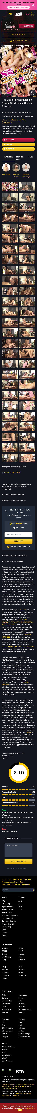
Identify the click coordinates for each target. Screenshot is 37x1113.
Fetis (4, 1007)
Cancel (4, 935)
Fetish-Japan (7, 1010)
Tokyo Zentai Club (8, 1047)
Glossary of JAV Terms (11, 884)
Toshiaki (5, 1049)
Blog (21, 882)
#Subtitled (14, 120)
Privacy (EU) (6, 927)
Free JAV (27, 879)
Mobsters (5, 1019)
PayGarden (5, 1095)
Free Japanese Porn (10, 882)
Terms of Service (8, 910)
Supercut (10, 149)
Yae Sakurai (6, 174)
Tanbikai (5, 1044)
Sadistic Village (24, 1034)
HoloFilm (21, 1007)
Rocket (21, 1031)
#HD (23, 120)
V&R (3, 1052)
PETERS (23, 610)
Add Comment (17, 861)
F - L (20, 904)
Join (9, 879)
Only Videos (20, 523)
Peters (5, 120)
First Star (5, 1012)
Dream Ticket (7, 1001)
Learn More (30, 1108)
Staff (4, 930)
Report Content (7, 918)
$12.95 (20, 41)
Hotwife (5, 970)
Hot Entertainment (24, 1010)
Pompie (5, 1037)
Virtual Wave (6, 1055)
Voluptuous (22, 975)
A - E (20, 901)
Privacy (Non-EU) (8, 924)
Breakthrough (7, 957)
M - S (20, 907)
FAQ (3, 901)
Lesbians (5, 973)
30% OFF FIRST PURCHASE (18, 7)
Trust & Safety (7, 912)
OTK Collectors (7, 1028)
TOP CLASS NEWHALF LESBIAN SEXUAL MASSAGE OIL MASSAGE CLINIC (18, 622)
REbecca (21, 1028)
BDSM (4, 951)
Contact (5, 933)
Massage (5, 975)
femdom (29, 732)
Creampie (21, 954)
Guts (20, 1001)
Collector (5, 998)
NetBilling (19, 1093)
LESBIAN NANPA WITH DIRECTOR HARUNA (18, 647)
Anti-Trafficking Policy (10, 915)
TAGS (31, 157)
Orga (3, 1025)
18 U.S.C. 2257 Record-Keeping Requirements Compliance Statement (17, 1087)
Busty (4, 960)
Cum (20, 957)
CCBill (29, 1093)
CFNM (20, 948)
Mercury (21, 1012)
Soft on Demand (24, 1037)
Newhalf (21, 970)
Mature (4, 978)
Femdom (21, 960)
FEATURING (8, 157)
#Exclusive (6, 122)
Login (4, 879)
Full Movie (10, 140)
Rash (20, 1025)
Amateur (5, 948)
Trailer (9, 144)
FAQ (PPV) (6, 904)
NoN (3, 1022)
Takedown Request (9, 921)
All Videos (20, 528)
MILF (20, 967)
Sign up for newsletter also (20, 547)
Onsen (20, 973)
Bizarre (4, 954)
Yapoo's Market (7, 1061)
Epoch (25, 1093)
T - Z (20, 910)
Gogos (20, 998)
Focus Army (22, 995)
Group (4, 967)
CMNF (20, 951)
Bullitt (4, 995)
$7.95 (20, 35)
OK (20, 1110)
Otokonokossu (7, 1031)
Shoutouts (26, 884)
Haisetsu (21, 1004)
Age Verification (7, 907)
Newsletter (17, 879)
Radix (20, 1022)
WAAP (4, 1058)
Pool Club (21, 1019)
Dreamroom (6, 1004)
